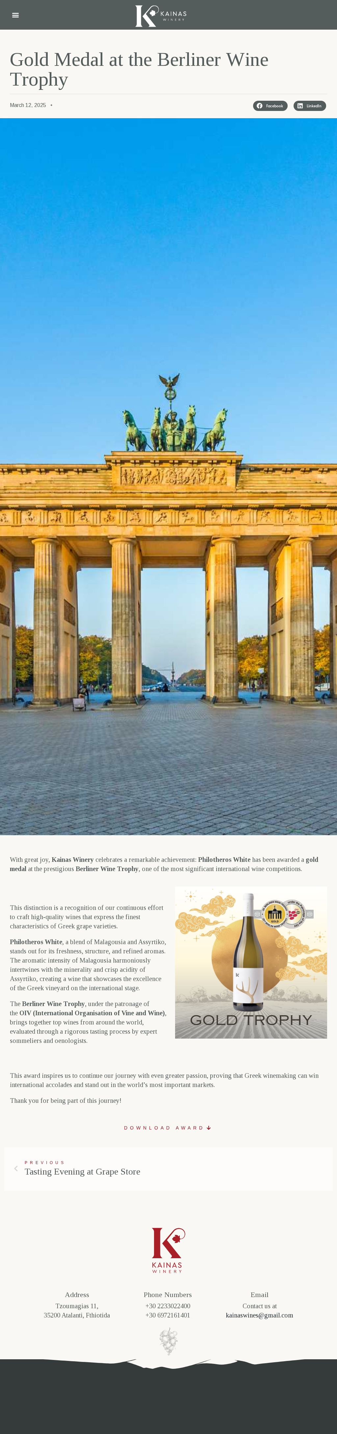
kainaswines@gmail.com (259, 1315)
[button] (15, 15)
